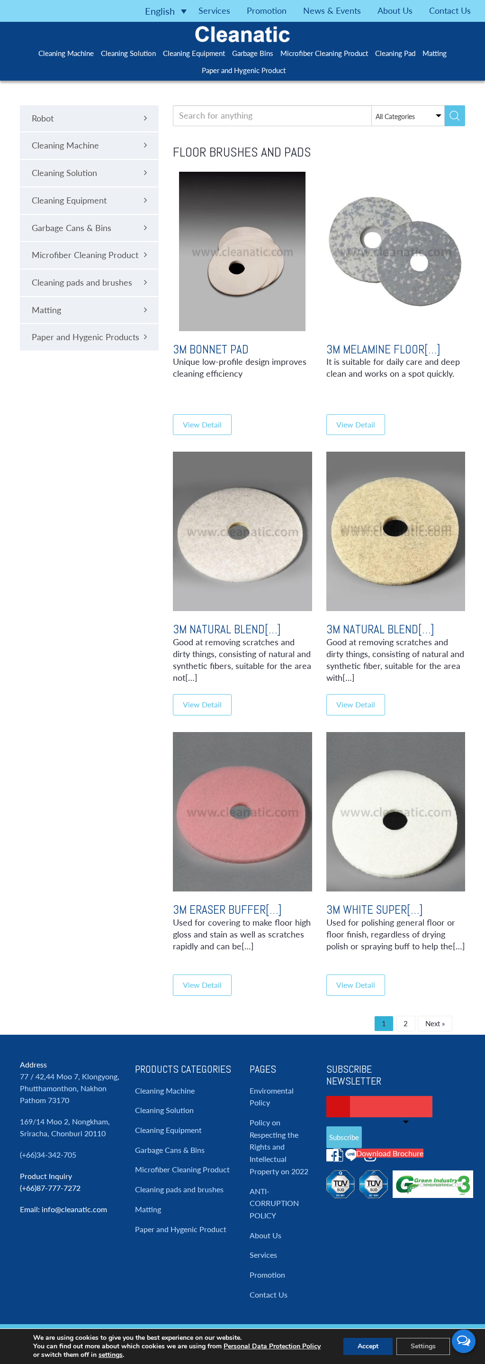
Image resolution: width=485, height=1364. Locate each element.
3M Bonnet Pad (211, 349)
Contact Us (450, 10)
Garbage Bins (252, 53)
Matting (434, 53)
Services (214, 10)
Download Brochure (389, 1153)
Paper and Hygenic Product (244, 70)
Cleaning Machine (66, 53)
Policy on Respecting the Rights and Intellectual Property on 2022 (279, 1147)
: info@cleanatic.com (72, 1209)
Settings (423, 1346)
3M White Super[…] (374, 909)
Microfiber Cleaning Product (324, 53)
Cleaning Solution (128, 53)
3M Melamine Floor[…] (383, 349)
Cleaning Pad (395, 53)
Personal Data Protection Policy (272, 1346)
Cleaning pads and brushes (179, 1189)
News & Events (332, 10)
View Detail (202, 424)
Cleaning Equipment (194, 53)
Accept (368, 1346)
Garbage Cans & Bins (170, 1149)
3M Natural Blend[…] (227, 629)
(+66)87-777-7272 (50, 1187)
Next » (435, 1023)
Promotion (267, 10)
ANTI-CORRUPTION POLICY (274, 1203)
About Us (395, 10)
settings (111, 1355)
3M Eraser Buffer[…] (227, 909)
